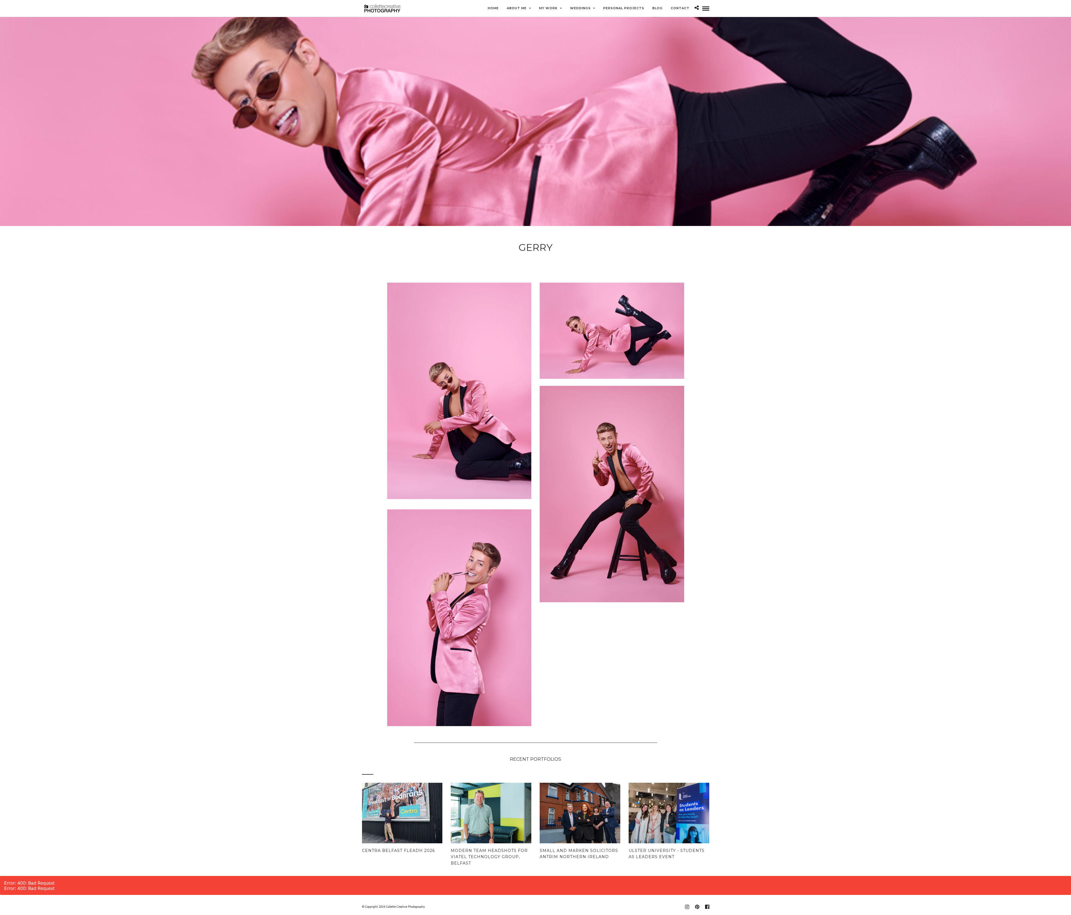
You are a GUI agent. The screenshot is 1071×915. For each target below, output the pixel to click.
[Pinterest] (697, 907)
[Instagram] (687, 907)
